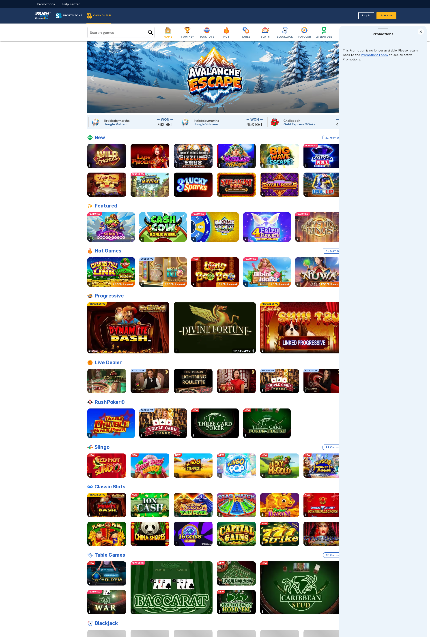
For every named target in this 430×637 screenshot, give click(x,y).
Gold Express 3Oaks (275, 124)
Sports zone (72, 15)
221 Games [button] (332, 137)
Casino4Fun (102, 15)
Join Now (386, 15)
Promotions (46, 4)
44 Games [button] (332, 447)
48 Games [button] (333, 251)
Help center (71, 4)
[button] (90, 77)
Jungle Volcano (92, 124)
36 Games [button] (333, 555)
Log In (366, 15)
